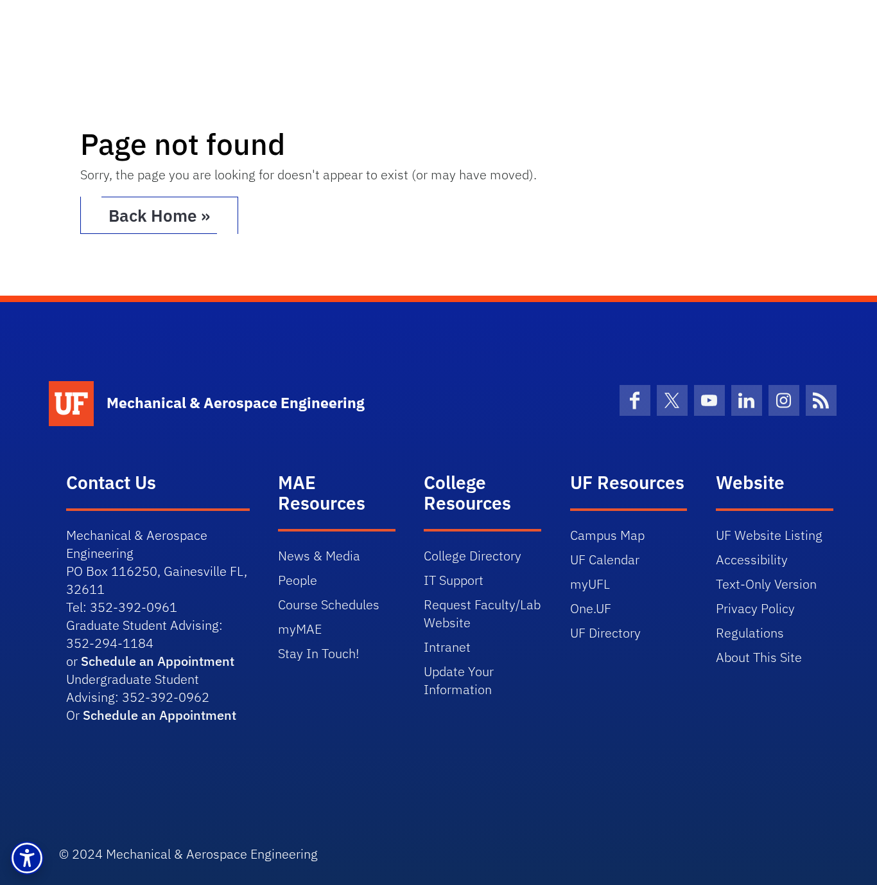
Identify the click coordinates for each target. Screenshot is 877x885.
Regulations (750, 632)
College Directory (472, 555)
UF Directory (605, 632)
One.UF (590, 608)
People (297, 580)
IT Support (453, 580)
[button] (27, 858)
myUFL (590, 584)
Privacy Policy (755, 608)
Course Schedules (328, 604)
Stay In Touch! (318, 653)
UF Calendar (604, 559)
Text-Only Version (766, 584)
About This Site (759, 657)
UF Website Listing (769, 535)
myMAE (300, 629)
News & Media (319, 555)
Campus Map (607, 535)
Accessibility (752, 559)
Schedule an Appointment (157, 661)
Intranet (447, 647)
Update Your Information (459, 680)
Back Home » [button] (159, 215)
